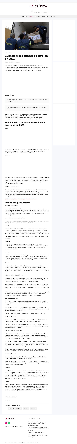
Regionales (37, 16)
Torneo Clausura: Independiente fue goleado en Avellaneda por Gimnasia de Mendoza (38, 429)
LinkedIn (26, 408)
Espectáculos (45, 16)
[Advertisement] (27, 81)
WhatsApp (33, 408)
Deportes (53, 16)
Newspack (25, 442)
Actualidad (24, 16)
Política (30, 16)
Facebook (11, 408)
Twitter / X (18, 408)
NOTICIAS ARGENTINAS (11, 397)
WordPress (31, 442)
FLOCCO (15, 442)
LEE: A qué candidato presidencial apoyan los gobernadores (20, 199)
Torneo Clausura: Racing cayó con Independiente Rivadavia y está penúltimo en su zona (37, 424)
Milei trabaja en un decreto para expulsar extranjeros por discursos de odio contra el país (26, 108)
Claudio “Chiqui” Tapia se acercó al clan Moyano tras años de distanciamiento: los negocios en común (27, 100)
